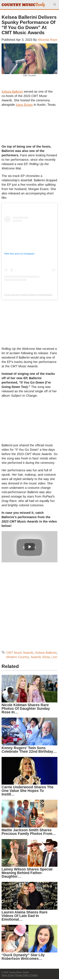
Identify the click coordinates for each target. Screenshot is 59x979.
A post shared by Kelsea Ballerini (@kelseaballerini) (29, 294)
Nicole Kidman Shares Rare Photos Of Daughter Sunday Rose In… (26, 708)
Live (54, 657)
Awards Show (40, 657)
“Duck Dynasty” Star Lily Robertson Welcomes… (23, 957)
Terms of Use (8, 975)
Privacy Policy (22, 975)
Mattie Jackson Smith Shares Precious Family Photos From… (29, 832)
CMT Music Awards (19, 652)
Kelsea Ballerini (12, 91)
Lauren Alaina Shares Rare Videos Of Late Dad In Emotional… (25, 915)
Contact (34, 975)
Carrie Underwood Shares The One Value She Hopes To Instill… (27, 790)
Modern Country (17, 657)
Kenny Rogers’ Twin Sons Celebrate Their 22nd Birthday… (29, 749)
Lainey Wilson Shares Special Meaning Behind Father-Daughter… (27, 872)
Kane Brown (24, 104)
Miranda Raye (47, 39)
